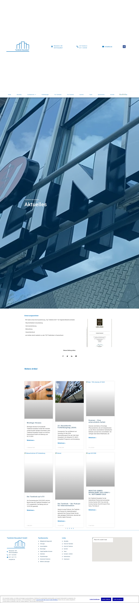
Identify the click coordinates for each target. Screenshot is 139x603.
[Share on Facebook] (63, 356)
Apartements (101, 94)
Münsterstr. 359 (58, 46)
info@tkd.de (108, 47)
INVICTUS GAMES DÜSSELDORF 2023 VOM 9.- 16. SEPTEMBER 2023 (100, 492)
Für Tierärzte (70, 94)
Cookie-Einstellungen (95, 599)
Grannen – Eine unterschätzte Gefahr (97, 421)
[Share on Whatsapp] (76, 356)
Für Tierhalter (58, 94)
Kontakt (112, 94)
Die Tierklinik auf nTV (35, 497)
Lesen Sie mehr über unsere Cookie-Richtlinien (47, 599)
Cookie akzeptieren (118, 599)
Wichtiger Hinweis (34, 423)
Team (90, 94)
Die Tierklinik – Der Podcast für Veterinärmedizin (69, 504)
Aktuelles (19, 94)
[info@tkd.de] (103, 46)
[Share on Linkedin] (71, 356)
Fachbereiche (30, 94)
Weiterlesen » (31, 440)
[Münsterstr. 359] (52, 46)
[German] (126, 94)
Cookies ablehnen (106, 599)
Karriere (82, 94)
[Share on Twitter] (67, 356)
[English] (120, 94)
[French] (123, 94)
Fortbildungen (45, 94)
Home (9, 94)
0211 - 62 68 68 (83, 48)
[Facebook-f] (124, 46)
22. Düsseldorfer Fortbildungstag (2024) (67, 427)
